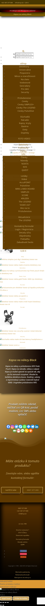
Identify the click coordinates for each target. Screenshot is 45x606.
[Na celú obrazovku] (3, 602)
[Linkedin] (37, 427)
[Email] (14, 431)
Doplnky (25, 132)
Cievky (25, 101)
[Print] (31, 431)
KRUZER (25, 198)
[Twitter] (16, 427)
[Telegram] (33, 427)
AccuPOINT (25, 182)
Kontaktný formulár (24, 226)
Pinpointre (25, 73)
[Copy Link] (27, 431)
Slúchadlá (25, 116)
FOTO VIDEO (24, 138)
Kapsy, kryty (25, 123)
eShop (23, 63)
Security (25, 92)
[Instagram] (12, 427)
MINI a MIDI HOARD (25, 188)
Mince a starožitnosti (25, 76)
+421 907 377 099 (7, 3)
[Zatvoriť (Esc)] (8, 602)
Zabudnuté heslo (25, 242)
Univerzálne (25, 69)
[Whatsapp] (24, 427)
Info (23, 154)
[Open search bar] (23, 51)
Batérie (24, 126)
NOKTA (24, 163)
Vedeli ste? (25, 204)
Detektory (24, 66)
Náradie (25, 120)
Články (23, 151)
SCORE (25, 195)
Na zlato (25, 79)
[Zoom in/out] (1, 602)
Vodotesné (25, 82)
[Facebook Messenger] (29, 427)
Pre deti (25, 89)
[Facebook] (8, 427)
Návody (24, 160)
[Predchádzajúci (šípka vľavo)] (1, 605)
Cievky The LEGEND (25, 107)
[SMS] (23, 431)
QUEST (25, 170)
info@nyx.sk (19, 3)
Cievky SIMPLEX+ (26, 104)
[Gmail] (18, 431)
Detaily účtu (25, 232)
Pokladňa (25, 239)
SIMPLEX (25, 192)
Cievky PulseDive (26, 111)
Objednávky (25, 235)
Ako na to (25, 208)
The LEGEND (25, 201)
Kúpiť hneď (6, 598)
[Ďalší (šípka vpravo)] (3, 605)
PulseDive (25, 185)
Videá (24, 179)
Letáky (24, 176)
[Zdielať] (5, 602)
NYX (25, 167)
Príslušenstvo (24, 98)
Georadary (25, 85)
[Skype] (20, 427)
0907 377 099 (33, 490)
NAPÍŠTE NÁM (10, 490)
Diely (24, 129)
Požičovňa (23, 147)
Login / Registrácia (24, 229)
